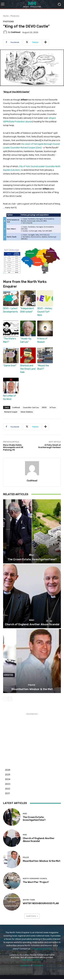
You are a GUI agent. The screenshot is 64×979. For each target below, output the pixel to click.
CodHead (15, 32)
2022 (7, 788)
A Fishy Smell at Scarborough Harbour (49, 446)
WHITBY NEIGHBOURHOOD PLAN (41, 903)
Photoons (15, 16)
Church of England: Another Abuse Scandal (32, 624)
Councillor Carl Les (31, 407)
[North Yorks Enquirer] (32, 4)
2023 (7, 784)
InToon (53, 407)
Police (31, 685)
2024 (7, 779)
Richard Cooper (11, 412)
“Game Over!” (9, 365)
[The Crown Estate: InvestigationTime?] (32, 531)
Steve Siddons (27, 412)
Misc (31, 555)
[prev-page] (5, 699)
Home (6, 16)
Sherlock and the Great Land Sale (27, 369)
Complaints (37, 965)
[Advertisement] (32, 735)
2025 (7, 774)
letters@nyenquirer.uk (32, 959)
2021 (7, 793)
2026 (7, 769)
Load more (31, 916)
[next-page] (10, 699)
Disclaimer (26, 965)
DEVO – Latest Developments (10, 310)
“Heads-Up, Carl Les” (26, 340)
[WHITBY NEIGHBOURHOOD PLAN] (12, 902)
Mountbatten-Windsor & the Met (32, 689)
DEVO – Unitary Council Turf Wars (44, 311)
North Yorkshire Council (35, 878)
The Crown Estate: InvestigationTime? (32, 559)
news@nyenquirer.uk (41, 949)
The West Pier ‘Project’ (36, 882)
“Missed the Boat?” (43, 367)
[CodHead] (5, 32)
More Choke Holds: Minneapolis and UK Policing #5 (13, 447)
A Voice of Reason (42, 340)
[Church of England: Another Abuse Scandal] (32, 596)
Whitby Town (29, 900)
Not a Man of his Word (9, 397)
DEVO (44, 407)
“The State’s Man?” (9, 340)
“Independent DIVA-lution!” (27, 310)
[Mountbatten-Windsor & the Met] (32, 661)
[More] (45, 42)
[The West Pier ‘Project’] (12, 880)
